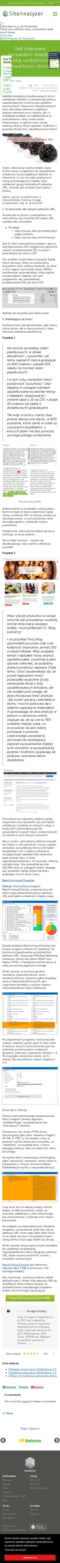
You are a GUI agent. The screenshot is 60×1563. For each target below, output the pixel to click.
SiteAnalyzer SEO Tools (11, 72)
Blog (18, 81)
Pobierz (6, 1492)
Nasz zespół (9, 1513)
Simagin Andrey (49, 90)
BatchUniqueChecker (18, 880)
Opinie (34, 1509)
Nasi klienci (8, 1517)
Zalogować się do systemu (21, 3)
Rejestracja (40, 3)
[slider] (31, 1353)
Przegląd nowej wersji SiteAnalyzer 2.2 (32, 1372)
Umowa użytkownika (14, 1529)
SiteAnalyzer (12, 67)
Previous (3, 1441)
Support (34, 1513)
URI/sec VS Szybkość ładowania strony (32, 1375)
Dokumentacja (10, 1496)
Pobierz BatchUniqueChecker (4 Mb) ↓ (30, 1298)
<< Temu (7, 1413)
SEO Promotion (9, 90)
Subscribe (6, 35)
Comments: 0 (50, 85)
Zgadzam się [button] (30, 1557)
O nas (5, 1509)
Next (57, 1441)
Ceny (5, 1488)
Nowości (7, 1480)
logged (25, 1401)
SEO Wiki (10, 85)
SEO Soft (35, 1480)
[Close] (1, 23)
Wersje (6, 1484)
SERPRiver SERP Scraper (10, 79)
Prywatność (9, 1525)
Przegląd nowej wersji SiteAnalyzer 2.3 (32, 1369)
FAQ (23, 1496)
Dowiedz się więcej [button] (15, 1549)
